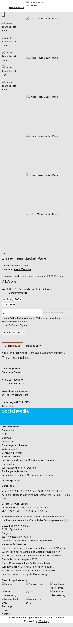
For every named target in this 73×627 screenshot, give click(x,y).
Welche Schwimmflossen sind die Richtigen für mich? (31, 555)
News (5, 610)
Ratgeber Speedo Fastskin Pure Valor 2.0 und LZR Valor (33, 548)
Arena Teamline (22, 269)
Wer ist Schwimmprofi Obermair (19, 467)
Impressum (8, 441)
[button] (36, 426)
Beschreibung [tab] (12, 345)
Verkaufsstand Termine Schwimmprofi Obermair (28, 460)
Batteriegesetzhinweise (15, 445)
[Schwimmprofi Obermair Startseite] (36, 2)
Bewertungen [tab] (33, 345)
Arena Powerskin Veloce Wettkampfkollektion (27, 563)
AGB (4, 434)
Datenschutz (9, 430)
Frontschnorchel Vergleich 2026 (19, 559)
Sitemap (6, 437)
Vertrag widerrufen (12, 452)
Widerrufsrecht (10, 449)
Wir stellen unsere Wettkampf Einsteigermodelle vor (31, 551)
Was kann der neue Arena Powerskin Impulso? (28, 566)
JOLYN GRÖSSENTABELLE (17, 536)
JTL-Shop (43, 621)
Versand (59, 617)
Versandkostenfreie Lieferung (35, 289)
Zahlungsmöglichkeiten (15, 471)
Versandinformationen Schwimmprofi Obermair (28, 475)
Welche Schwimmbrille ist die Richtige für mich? (28, 570)
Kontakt (6, 613)
